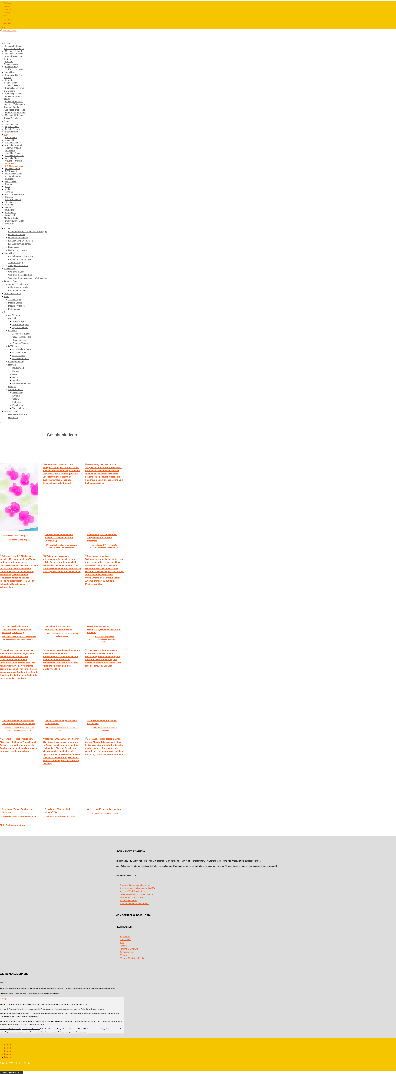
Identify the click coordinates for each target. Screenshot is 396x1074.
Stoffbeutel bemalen (14, 69)
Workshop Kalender (14, 94)
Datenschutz (125, 939)
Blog (6, 135)
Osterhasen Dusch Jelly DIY (15, 535)
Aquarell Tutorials (13, 148)
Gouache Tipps (12, 158)
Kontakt (123, 946)
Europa (8, 184)
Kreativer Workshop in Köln (132, 891)
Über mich (10, 223)
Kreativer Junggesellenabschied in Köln (137, 888)
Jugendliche (9, 72)
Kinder (7, 43)
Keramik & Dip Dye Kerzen (13, 57)
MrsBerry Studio (11, 218)
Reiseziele (9, 179)
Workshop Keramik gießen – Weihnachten (14, 102)
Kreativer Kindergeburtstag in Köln (135, 885)
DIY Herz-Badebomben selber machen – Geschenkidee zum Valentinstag (59, 537)
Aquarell (9, 140)
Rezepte (9, 197)
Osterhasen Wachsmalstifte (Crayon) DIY (62, 816)
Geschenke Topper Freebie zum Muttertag (19, 816)
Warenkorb (7, 23)
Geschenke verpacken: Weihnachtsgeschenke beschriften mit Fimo (104, 629)
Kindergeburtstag (13, 176)
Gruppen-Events (11, 107)
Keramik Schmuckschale (11, 62)
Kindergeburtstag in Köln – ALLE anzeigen (14, 47)
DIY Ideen (9, 163)
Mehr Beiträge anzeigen (12, 825)
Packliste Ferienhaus (14, 194)
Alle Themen (11, 137)
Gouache (9, 150)
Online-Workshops (12, 118)
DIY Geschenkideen (14, 166)
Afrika (7, 189)
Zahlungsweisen (127, 952)
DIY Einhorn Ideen (13, 174)
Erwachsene (9, 91)
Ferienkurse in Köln (128, 900)
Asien (7, 186)
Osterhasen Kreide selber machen (104, 809)
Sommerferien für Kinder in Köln (134, 903)
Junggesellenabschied (15, 110)
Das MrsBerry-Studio (14, 221)
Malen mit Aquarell (13, 51)
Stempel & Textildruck (15, 88)
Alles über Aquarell (13, 145)
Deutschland (10, 181)
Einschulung (10, 212)
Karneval (9, 205)
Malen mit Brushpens (15, 54)
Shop (6, 121)
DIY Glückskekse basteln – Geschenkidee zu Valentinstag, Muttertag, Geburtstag (17, 629)
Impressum (125, 936)
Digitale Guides (12, 126)
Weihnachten (11, 215)
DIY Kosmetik (11, 171)
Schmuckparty (11, 67)
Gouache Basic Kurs (14, 155)
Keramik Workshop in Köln (132, 897)
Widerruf (123, 955)
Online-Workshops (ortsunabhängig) (136, 894)
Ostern (8, 207)
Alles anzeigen (11, 124)
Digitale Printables (13, 129)
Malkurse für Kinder (14, 115)
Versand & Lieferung (129, 949)
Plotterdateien (11, 132)
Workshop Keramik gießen (13, 97)
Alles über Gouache (14, 153)
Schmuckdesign (12, 85)
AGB (122, 943)
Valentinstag (10, 202)
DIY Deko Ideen (12, 168)
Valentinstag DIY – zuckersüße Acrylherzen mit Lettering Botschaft (102, 537)
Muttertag (9, 210)
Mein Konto (8, 20)
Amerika (9, 192)
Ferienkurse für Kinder (15, 112)
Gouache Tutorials (13, 161)
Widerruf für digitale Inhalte (132, 958)
